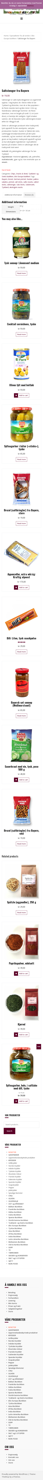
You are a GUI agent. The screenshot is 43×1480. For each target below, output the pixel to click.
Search (9, 1131)
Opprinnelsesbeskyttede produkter (21, 1157)
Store (10, 1311)
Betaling (11, 1292)
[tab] (13, 195)
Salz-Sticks (21, 184)
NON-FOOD (13, 1264)
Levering (11, 1300)
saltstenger (11, 184)
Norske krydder (14, 1166)
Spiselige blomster (15, 1193)
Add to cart (23, 395)
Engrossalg (13, 1295)
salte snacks (28, 182)
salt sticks (18, 182)
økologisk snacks (16, 187)
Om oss (11, 1460)
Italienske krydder (15, 1179)
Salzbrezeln (30, 184)
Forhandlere (13, 1298)
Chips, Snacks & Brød (19, 174)
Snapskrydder (13, 1185)
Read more (21, 273)
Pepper (11, 1187)
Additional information (13, 195)
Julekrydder (12, 1190)
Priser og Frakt (14, 1306)
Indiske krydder (14, 1168)
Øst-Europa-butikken (22, 176)
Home (6, 36)
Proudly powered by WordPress (14, 1474)
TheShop (5, 1477)
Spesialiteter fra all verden (20, 36)
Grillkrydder (12, 1163)
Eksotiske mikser (14, 1174)
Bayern (4, 179)
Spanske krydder (14, 1182)
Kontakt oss (13, 1457)
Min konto (12, 1303)
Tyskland (5, 187)
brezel (10, 179)
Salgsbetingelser (15, 1309)
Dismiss (30, 5)
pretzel (11, 182)
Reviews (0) (29, 195)
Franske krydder (14, 1176)
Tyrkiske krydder (14, 1171)
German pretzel (20, 179)
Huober (29, 179)
